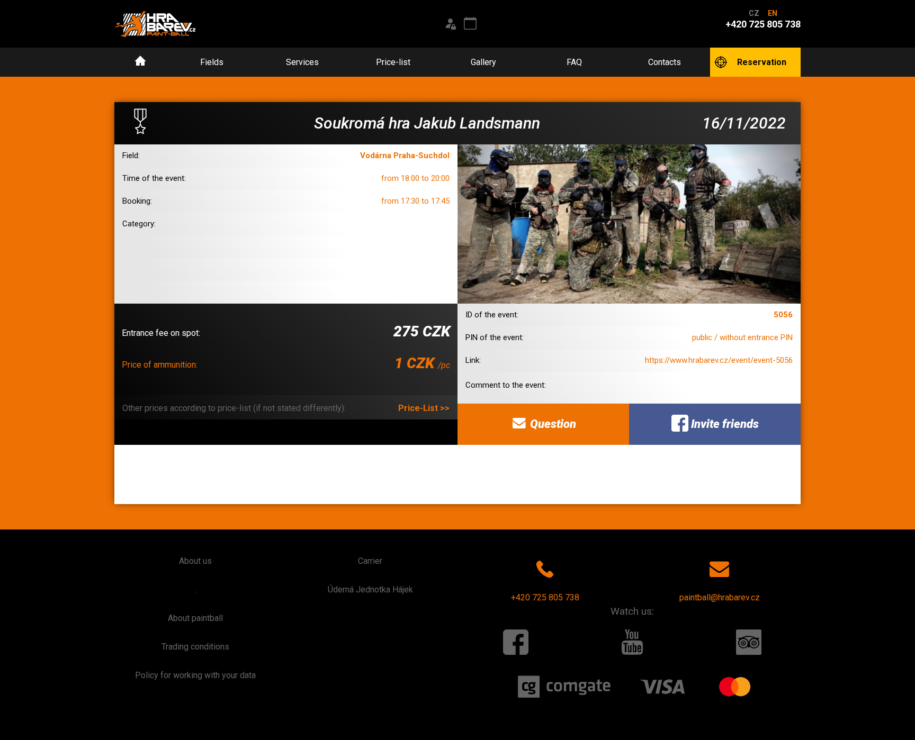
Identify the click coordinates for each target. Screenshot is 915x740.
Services (302, 62)
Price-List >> (424, 408)
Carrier (370, 561)
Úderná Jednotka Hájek (370, 589)
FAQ (574, 62)
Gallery (483, 62)
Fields (211, 62)
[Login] (450, 23)
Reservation (761, 62)
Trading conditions (195, 647)
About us (195, 561)
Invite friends (723, 424)
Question (551, 424)
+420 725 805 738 (545, 597)
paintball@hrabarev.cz (719, 597)
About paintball (195, 618)
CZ (754, 13)
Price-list (393, 62)
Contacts (664, 62)
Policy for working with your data (195, 675)
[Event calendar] (470, 23)
